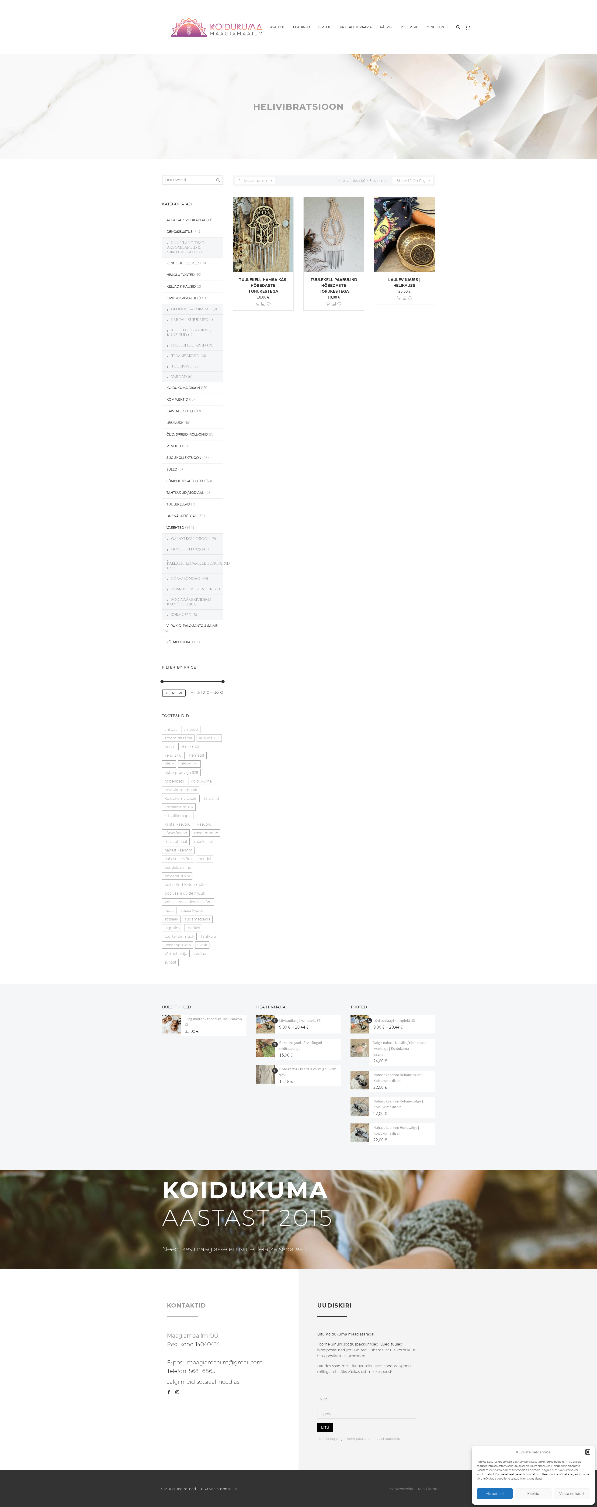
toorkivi (193, 928)
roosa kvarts (192, 910)
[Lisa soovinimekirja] (269, 304)
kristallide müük (178, 807)
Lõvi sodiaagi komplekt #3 (300, 1020)
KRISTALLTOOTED (180, 411)
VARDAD (179, 376)
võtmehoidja (175, 953)
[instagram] (177, 1392)
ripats (169, 910)
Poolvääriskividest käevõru (188, 902)
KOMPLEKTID (177, 399)
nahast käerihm (178, 850)
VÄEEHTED (175, 527)
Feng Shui (173, 755)
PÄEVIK (386, 27)
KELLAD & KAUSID (181, 286)
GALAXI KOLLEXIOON (191, 538)
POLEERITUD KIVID (188, 345)
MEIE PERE (409, 27)
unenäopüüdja (177, 945)
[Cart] (469, 27)
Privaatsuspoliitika (221, 1489)
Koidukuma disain (180, 798)
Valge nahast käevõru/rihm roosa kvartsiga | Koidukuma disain (399, 1048)
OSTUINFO (301, 27)
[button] (587, 1452)
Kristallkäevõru (177, 824)
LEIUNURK (175, 423)
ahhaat (170, 729)
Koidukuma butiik (180, 790)
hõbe (169, 764)
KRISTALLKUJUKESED (189, 319)
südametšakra (197, 919)
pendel (204, 859)
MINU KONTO (437, 27)
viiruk (202, 945)
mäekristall (204, 841)
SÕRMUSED (181, 614)
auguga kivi (209, 738)
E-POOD (324, 27)
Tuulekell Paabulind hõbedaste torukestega (333, 286)
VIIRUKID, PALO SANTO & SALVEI (192, 626)
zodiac (200, 953)
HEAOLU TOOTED (180, 275)
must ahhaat (175, 841)
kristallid (211, 798)
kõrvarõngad (175, 833)
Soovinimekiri (402, 1489)
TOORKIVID (181, 366)
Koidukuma (201, 781)
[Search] (457, 27)
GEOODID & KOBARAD (191, 309)
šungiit (170, 962)
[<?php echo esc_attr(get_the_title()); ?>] (263, 304)
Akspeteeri (495, 1494)
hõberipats (174, 781)
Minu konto (428, 1489)
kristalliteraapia (177, 816)
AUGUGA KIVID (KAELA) (186, 220)
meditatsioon (206, 833)
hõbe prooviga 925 (181, 772)
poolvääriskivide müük (184, 893)
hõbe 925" (189, 764)
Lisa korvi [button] (257, 304)
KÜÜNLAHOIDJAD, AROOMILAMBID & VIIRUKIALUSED (186, 247)
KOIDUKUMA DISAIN (183, 388)
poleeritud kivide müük (185, 884)
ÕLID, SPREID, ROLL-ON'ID (187, 434)
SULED (172, 469)
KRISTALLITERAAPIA (356, 27)
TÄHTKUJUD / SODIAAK (185, 492)
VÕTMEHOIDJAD (180, 642)
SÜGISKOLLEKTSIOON (184, 458)
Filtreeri (174, 693)
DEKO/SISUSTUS (179, 231)
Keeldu (533, 1494)
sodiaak (171, 919)
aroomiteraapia (178, 738)
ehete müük (192, 747)
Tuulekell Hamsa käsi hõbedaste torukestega (263, 286)
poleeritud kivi (177, 876)
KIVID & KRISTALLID (182, 298)
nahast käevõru (178, 859)
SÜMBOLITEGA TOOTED (186, 481)
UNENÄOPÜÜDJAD (182, 516)
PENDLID (174, 446)
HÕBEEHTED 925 (186, 549)
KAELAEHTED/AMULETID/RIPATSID (198, 563)
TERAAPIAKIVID (185, 355)
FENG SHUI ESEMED (183, 263)
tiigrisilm (172, 928)
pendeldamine (177, 867)
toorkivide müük (179, 936)
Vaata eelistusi (571, 1494)
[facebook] (169, 1392)
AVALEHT (277, 27)
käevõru (204, 824)
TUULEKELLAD (178, 504)
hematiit (196, 755)
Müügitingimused (180, 1489)
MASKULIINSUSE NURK (191, 589)
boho (169, 747)
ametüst (191, 729)
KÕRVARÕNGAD (185, 578)
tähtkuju (208, 936)
